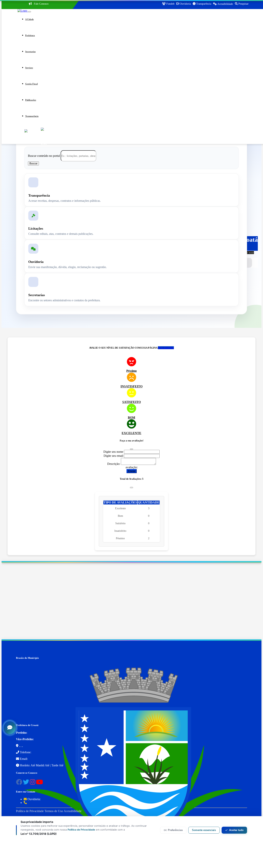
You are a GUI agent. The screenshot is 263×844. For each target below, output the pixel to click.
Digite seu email (113, 455)
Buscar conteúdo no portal (44, 155)
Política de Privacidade (30, 811)
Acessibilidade (72, 811)
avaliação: (132, 467)
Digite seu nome (113, 451)
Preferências (175, 830)
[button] (137, 19)
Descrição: (113, 463)
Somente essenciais (204, 830)
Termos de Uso (53, 811)
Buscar (33, 163)
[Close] (131, 449)
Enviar (131, 471)
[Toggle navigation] (29, 11)
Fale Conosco (41, 3)
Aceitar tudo (236, 830)
